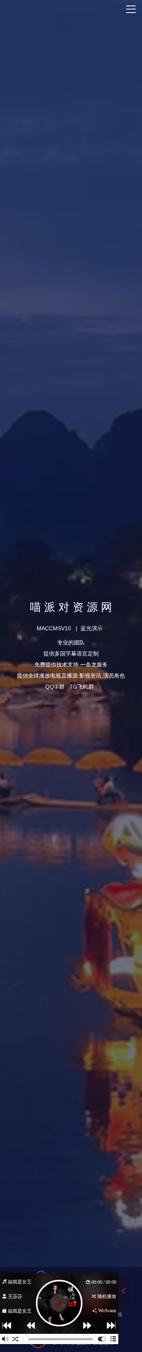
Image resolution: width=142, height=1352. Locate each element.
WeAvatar (106, 1310)
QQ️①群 (55, 686)
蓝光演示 (91, 628)
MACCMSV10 (54, 628)
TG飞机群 (81, 686)
